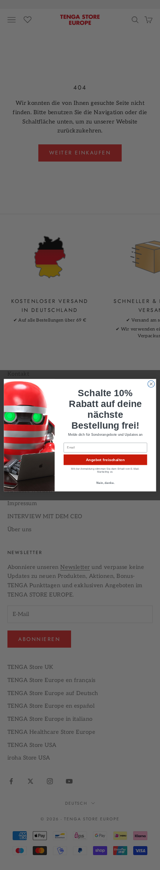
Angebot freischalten (105, 459)
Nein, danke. (105, 482)
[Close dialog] (151, 383)
